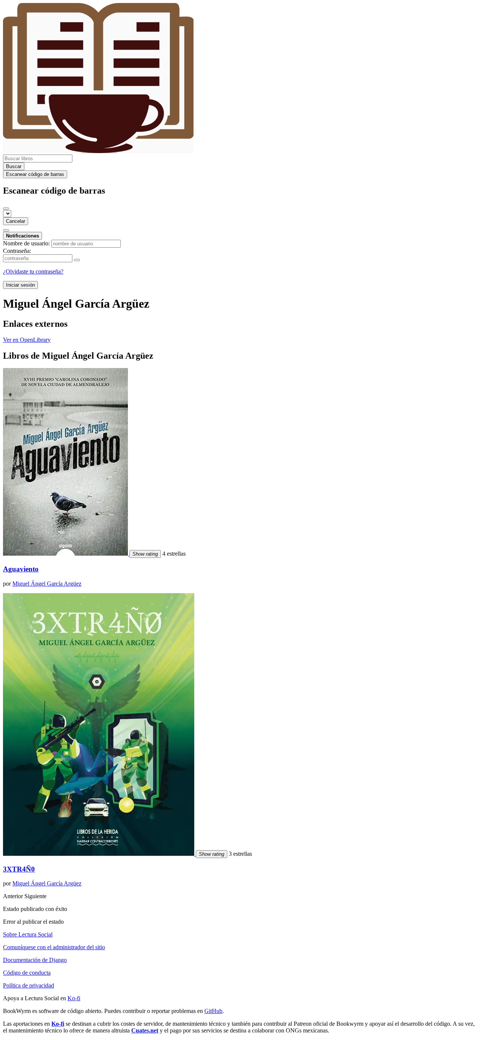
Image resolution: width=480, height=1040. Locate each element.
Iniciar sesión (20, 285)
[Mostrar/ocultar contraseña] (77, 260)
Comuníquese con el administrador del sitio (54, 947)
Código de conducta (27, 972)
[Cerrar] (6, 208)
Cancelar (15, 221)
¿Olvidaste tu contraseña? (33, 271)
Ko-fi (74, 998)
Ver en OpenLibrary (27, 340)
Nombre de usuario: (26, 243)
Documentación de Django (35, 960)
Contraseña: (17, 251)
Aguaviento (21, 569)
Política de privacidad (28, 985)
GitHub (213, 1011)
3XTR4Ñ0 (19, 869)
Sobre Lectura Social (27, 934)
